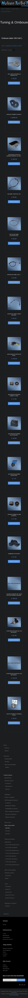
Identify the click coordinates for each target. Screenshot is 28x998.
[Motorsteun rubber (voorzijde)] (14, 463)
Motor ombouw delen (5, 11)
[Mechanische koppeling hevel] (14, 343)
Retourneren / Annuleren (8, 939)
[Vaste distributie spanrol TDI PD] (14, 703)
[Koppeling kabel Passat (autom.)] (14, 303)
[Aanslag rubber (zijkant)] (14, 103)
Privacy (4, 952)
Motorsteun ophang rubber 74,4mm (14, 395)
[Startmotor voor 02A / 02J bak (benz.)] (14, 622)
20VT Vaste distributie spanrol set (14, 75)
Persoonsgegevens (7, 950)
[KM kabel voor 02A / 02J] (14, 183)
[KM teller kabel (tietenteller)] (14, 223)
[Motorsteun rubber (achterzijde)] (14, 423)
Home (2, 8)
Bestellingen (5, 966)
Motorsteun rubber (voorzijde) (14, 475)
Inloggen (4, 964)
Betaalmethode (6, 935)
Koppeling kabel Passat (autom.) (14, 314)
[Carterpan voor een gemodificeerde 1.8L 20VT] (14, 144)
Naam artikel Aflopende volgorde (14, 45)
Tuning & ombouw (15, 8)
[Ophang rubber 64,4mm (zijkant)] (14, 503)
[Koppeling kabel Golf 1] (14, 264)
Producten (8, 8)
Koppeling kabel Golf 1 (14, 274)
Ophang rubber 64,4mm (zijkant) (14, 515)
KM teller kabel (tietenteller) (14, 235)
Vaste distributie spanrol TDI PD (14, 714)
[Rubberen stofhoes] (14, 543)
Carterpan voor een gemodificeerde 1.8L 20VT (13, 155)
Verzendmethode (6, 937)
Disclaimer (5, 954)
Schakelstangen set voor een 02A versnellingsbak (14, 594)
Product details (14, 83)
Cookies (4, 955)
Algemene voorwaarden (8, 948)
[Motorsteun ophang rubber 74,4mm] (14, 383)
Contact (4, 933)
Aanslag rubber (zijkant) (14, 114)
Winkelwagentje (6, 968)
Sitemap (4, 924)
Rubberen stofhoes (14, 553)
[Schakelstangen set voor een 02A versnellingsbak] (14, 583)
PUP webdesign (15, 994)
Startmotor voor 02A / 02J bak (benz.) (14, 631)
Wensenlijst (5, 970)
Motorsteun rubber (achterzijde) (14, 434)
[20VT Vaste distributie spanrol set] (14, 63)
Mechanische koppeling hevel (14, 355)
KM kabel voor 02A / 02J (14, 194)
